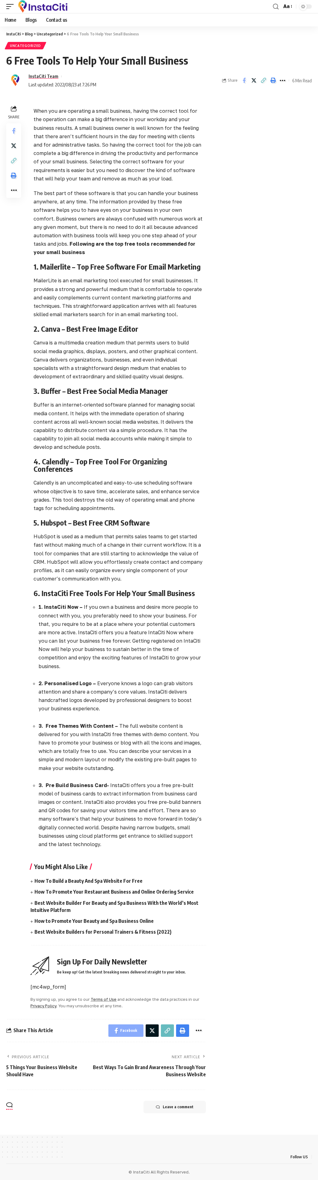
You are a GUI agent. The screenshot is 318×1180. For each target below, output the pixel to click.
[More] (282, 80)
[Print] (273, 80)
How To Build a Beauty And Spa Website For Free (88, 881)
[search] (275, 6)
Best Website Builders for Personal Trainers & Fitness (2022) (102, 932)
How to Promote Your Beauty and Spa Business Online (94, 921)
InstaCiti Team (43, 76)
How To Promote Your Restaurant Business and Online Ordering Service (114, 892)
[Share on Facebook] (244, 80)
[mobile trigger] (11, 6)
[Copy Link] (263, 80)
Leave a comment (178, 1107)
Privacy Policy (43, 1005)
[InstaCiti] (43, 6)
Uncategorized (25, 46)
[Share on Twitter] (253, 80)
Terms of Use (103, 999)
